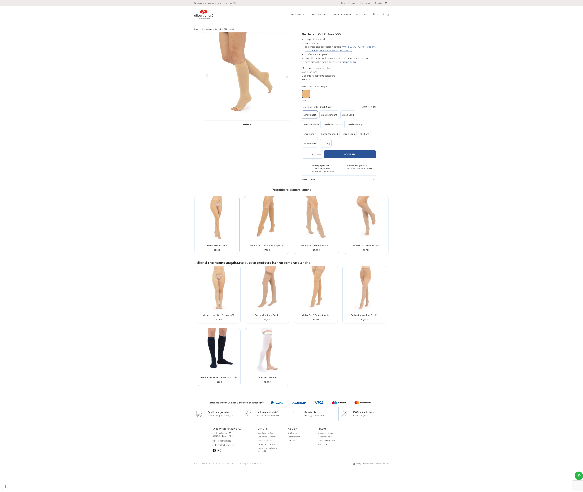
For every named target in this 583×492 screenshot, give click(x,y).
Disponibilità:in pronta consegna (318, 75)
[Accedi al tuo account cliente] (374, 14)
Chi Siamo (292, 433)
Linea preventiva (296, 14)
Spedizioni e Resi (265, 433)
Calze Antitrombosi (267, 377)
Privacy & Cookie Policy (250, 463)
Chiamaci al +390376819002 (268, 415)
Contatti (378, 3)
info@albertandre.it (226, 444)
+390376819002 (224, 441)
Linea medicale (318, 14)
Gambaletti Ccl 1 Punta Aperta (266, 245)
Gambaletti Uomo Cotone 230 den (218, 377)
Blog (343, 3)
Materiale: (307, 68)
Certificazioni (366, 3)
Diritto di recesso (265, 440)
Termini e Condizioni (267, 444)
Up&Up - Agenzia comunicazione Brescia (372, 464)
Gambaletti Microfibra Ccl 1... (316, 245)
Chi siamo (352, 3)
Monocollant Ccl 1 (217, 245)
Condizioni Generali (267, 436)
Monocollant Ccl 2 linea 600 (219, 315)
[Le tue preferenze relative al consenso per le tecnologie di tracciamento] (5, 487)
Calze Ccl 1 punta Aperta (315, 315)
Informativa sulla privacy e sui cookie (269, 449)
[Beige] (306, 94)
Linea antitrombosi (341, 14)
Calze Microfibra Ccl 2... (267, 315)
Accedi (380, 14)
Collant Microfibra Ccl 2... (364, 315)
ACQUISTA (350, 154)
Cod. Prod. (307, 71)
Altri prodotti (362, 14)
